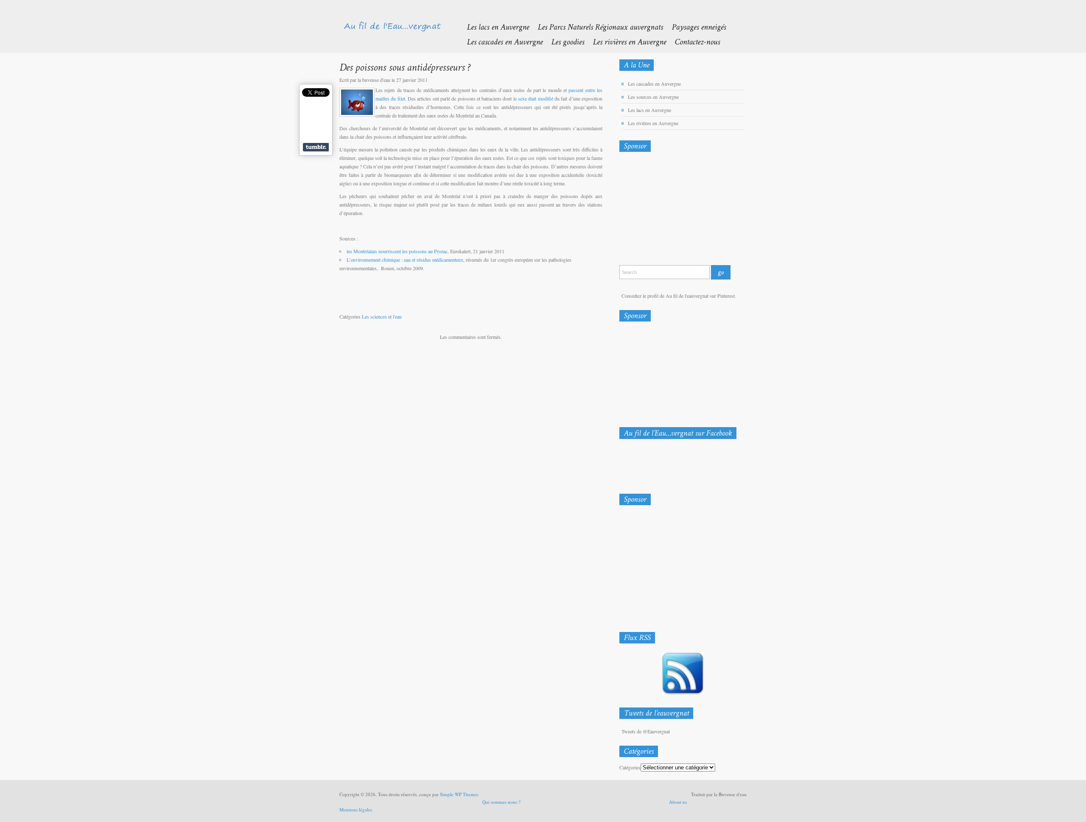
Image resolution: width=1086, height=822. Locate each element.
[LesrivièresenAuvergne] (625, 41)
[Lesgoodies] (563, 41)
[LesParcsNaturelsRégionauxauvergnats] (596, 26)
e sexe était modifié (534, 98)
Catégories (630, 767)
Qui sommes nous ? (501, 802)
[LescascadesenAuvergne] (500, 41)
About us (678, 802)
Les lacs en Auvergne (649, 109)
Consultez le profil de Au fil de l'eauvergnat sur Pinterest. (678, 295)
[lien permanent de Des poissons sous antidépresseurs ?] (404, 67)
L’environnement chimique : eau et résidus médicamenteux (405, 259)
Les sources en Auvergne (653, 96)
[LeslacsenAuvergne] (493, 26)
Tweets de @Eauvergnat (645, 731)
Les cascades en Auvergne (654, 83)
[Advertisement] (663, 210)
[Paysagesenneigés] (694, 26)
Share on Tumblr (316, 147)
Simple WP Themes (459, 794)
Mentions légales (355, 809)
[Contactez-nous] (693, 41)
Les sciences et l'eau (382, 316)
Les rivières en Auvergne (653, 123)
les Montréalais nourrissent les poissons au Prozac (397, 251)
